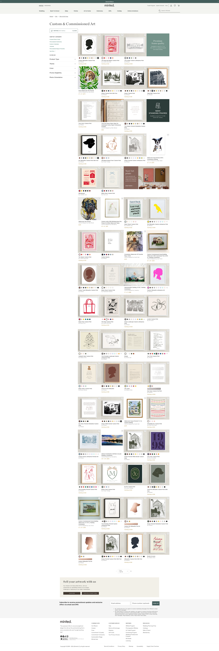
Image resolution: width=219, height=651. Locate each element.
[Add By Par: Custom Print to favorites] (145, 464)
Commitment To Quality (97, 632)
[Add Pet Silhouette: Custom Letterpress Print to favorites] (168, 198)
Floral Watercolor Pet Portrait (86, 90)
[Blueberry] (161, 354)
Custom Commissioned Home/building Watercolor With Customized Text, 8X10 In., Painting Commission (157, 256)
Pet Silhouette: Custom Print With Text (88, 160)
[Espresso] (134, 222)
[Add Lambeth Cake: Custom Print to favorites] (99, 330)
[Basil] (154, 454)
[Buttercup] (109, 288)
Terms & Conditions (109, 646)
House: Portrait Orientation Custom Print (157, 523)
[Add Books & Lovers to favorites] (168, 533)
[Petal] (109, 58)
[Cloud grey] (136, 556)
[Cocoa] (105, 288)
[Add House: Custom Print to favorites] (145, 68)
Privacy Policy (121, 646)
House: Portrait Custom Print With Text (111, 559)
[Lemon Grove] (88, 58)
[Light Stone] (129, 354)
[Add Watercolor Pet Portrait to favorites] (99, 198)
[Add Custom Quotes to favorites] (122, 231)
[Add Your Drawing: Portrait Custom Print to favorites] (99, 464)
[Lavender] (84, 386)
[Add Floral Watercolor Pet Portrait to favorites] (99, 68)
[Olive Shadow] (86, 58)
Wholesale (128, 638)
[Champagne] (107, 58)
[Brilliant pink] (96, 487)
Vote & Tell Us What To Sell (90, 593)
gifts (56, 16)
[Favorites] (174, 5)
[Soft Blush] (117, 354)
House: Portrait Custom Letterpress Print (134, 160)
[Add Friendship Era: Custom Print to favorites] (168, 398)
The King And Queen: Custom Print (110, 60)
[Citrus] (129, 222)
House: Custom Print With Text (109, 93)
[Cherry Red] (152, 354)
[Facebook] (61, 636)
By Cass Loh (104, 194)
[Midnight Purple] (148, 454)
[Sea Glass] (96, 58)
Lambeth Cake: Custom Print (86, 356)
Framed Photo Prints (55, 39)
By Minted (81, 62)
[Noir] (102, 255)
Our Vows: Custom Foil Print (154, 391)
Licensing (128, 641)
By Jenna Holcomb (106, 62)
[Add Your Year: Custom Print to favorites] (168, 431)
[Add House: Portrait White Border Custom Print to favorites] (145, 431)
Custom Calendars (54, 44)
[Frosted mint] (163, 222)
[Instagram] (67, 636)
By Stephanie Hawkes (106, 291)
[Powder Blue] (107, 158)
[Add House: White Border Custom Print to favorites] (122, 398)
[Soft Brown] (163, 354)
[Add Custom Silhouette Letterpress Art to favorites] (168, 265)
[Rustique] (80, 58)
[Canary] (84, 319)
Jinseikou (136, 290)
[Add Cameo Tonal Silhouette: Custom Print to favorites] (99, 265)
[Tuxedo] (107, 191)
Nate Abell (159, 160)
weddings (47, 5)
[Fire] (80, 191)
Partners (128, 623)
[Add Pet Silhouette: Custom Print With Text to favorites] (99, 135)
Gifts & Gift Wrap (63, 16)
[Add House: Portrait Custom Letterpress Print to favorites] (145, 135)
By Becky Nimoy (83, 390)
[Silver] (150, 386)
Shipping (111, 630)
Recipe (126, 356)
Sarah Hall (136, 257)
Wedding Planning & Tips (149, 626)
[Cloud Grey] (90, 58)
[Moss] (132, 58)
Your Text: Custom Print (153, 356)
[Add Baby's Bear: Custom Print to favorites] (99, 363)
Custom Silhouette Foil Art (85, 561)
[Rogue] (90, 191)
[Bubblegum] (102, 58)
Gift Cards (111, 632)
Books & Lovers (151, 556)
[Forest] (88, 191)
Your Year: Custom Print (153, 456)
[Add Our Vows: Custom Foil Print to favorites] (168, 363)
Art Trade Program (131, 630)
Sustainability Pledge (96, 637)
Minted (51, 16)
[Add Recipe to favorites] (145, 330)
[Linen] (132, 222)
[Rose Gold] (152, 386)
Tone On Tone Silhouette (107, 388)
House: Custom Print (129, 93)
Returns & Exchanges (114, 628)
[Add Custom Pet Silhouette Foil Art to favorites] (145, 498)
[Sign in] (171, 5)
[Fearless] (154, 421)
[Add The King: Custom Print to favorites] (122, 296)
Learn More (72, 593)
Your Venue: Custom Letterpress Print (134, 60)
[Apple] (134, 386)
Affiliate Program (130, 626)
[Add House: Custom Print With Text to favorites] (122, 68)
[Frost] (111, 255)
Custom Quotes (105, 257)
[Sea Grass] (117, 91)
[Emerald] (154, 354)
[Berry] (136, 222)
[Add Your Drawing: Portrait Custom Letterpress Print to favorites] (122, 498)
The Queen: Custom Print (85, 257)
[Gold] (148, 386)
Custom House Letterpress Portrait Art (88, 456)
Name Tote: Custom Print (85, 321)
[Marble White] (127, 354)
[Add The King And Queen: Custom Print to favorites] (122, 35)
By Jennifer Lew (83, 194)
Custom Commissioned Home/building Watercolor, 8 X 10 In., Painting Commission (88, 522)
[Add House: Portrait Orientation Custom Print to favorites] (168, 498)
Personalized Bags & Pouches (57, 48)
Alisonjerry (114, 224)
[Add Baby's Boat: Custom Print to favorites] (122, 265)
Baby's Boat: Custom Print (108, 290)
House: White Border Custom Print (110, 423)
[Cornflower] (136, 158)
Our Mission (94, 626)
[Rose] (105, 58)
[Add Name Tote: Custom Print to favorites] (99, 296)
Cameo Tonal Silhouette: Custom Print (88, 290)
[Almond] (113, 255)
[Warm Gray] (136, 58)
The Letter (127, 388)
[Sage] (86, 386)
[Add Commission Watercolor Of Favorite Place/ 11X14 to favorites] (145, 231)
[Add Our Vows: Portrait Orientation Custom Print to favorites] (99, 398)
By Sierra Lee (127, 357)
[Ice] (88, 354)
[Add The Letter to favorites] (145, 363)
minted (41, 5)
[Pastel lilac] (158, 222)
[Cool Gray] (154, 222)
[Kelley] (88, 319)
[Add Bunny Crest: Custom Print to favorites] (122, 464)
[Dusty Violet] (158, 354)
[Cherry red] (84, 487)
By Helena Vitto (83, 357)
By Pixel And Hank (152, 425)
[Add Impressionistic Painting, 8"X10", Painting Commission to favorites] (145, 265)
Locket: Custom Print (152, 319)
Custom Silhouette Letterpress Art (156, 290)
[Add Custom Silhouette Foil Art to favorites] (99, 533)
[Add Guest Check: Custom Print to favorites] (145, 198)
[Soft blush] (165, 222)
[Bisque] (132, 158)
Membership (146, 632)
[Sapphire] (111, 58)
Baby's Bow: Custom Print (108, 193)
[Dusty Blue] (102, 191)
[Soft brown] (94, 487)
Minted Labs (94, 639)
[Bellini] (82, 354)
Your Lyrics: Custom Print (85, 123)
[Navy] (90, 319)
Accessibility (140, 646)
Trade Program (151, 5)
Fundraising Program (131, 632)
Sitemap (131, 646)
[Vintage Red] (134, 354)
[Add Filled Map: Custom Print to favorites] (168, 68)
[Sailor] (102, 288)
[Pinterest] (63, 636)
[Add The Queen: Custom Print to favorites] (99, 231)
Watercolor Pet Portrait (85, 221)
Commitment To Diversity (98, 635)
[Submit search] (160, 11)
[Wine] (105, 191)
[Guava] (90, 255)
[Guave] (113, 58)
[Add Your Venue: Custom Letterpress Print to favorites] (145, 35)
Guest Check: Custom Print (131, 224)
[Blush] (94, 58)
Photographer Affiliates (132, 628)
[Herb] (132, 354)
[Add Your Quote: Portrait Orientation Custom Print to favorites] (145, 100)
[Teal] (125, 222)
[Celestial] (127, 386)
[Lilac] (109, 191)
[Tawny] (92, 58)
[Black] (98, 58)
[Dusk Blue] (140, 158)
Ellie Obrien (114, 128)
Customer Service (114, 623)
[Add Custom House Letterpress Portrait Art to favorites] (99, 431)
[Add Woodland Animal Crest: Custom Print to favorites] (122, 135)
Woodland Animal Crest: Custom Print (111, 160)
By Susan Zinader (128, 488)
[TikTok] (65, 636)
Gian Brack (91, 92)
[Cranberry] (107, 255)
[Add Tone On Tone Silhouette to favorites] (122, 363)
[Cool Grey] (125, 58)
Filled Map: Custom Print (153, 93)
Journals (52, 46)
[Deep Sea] (105, 255)
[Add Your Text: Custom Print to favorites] (168, 330)
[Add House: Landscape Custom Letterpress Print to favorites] (145, 296)
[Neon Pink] (148, 288)
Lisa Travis (159, 258)
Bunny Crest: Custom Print (108, 489)
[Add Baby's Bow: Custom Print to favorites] (122, 168)
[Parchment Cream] (125, 354)
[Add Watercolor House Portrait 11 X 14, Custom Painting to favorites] (145, 398)
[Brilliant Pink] (165, 354)
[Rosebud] (107, 288)
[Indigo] (129, 58)
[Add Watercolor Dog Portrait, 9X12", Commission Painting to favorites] (168, 135)
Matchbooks (82, 193)
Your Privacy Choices (114, 635)
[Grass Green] (142, 158)
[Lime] (125, 386)
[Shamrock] (111, 288)
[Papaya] (102, 158)
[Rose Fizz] (84, 354)
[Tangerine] (158, 454)
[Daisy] (136, 386)
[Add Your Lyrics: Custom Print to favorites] (99, 100)
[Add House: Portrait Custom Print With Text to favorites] (122, 533)
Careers (93, 628)
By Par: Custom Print (129, 486)
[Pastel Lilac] (134, 58)
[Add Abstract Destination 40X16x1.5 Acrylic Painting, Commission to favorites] (122, 431)
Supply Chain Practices (153, 646)
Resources (146, 623)
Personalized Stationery (56, 41)
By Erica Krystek (151, 458)
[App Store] (64, 640)
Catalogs (145, 628)
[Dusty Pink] (113, 191)
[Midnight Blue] (84, 58)
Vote (166, 5)
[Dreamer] (148, 421)
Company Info (95, 623)
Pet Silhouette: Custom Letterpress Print (157, 224)
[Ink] (152, 454)
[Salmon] (156, 454)
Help (110, 626)
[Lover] (152, 421)
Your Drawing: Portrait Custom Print (88, 489)
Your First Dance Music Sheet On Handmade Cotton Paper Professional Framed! (111, 125)
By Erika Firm (82, 323)
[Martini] (86, 354)
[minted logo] (109, 5)
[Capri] (86, 319)
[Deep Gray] (148, 354)
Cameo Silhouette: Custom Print (87, 60)
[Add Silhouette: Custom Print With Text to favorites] (145, 533)
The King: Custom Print (107, 321)
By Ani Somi (150, 320)
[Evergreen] (102, 487)
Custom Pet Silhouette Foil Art (132, 526)
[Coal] (86, 191)
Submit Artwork (160, 5)
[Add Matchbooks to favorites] (99, 168)
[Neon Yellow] (148, 222)
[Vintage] (82, 191)
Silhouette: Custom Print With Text (133, 559)
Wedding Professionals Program (132, 635)
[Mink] (82, 58)
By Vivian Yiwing (105, 162)
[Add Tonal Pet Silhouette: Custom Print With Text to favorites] (168, 464)
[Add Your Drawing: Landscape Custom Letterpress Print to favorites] (122, 330)
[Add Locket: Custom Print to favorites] (168, 296)
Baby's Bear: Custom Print (85, 388)
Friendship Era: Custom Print (154, 423)
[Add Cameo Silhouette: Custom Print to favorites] (99, 35)
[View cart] (178, 5)
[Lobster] (80, 319)
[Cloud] (109, 158)
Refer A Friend (146, 630)
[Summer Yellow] (138, 158)
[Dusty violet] (90, 487)
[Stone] (109, 255)
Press (92, 630)
